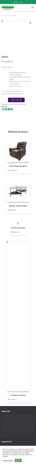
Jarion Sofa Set (18, 228)
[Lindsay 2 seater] (18, 316)
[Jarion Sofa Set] (18, 223)
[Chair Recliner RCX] (18, 150)
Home (3, 15)
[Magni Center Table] (18, 190)
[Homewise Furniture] (9, 7)
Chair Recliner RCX (18, 166)
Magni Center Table (18, 206)
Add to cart (15, 100)
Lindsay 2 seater (18, 395)
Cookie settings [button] (8, 460)
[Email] (11, 109)
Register (16, 2)
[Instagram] (9, 109)
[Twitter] (6, 109)
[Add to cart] (27, 170)
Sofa (11, 15)
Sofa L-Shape (21, 104)
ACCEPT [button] (18, 460)
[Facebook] (3, 109)
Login (20, 2)
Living (7, 15)
